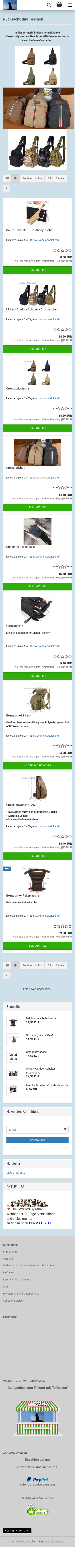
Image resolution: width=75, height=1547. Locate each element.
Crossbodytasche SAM (21, 805)
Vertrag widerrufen (17, 1530)
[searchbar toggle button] (49, 5)
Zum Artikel (37, 270)
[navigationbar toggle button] (70, 5)
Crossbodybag (15, 467)
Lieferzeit (8, 1272)
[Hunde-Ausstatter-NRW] (8, 5)
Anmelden (37, 1139)
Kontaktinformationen (16, 1279)
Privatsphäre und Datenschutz (21, 1293)
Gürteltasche (14, 625)
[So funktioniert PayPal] (37, 1479)
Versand (8, 1258)
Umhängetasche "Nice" (20, 546)
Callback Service (13, 1300)
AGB (5, 1286)
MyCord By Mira (15, 1173)
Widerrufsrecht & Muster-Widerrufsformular (29, 1265)
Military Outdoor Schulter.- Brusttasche (31, 309)
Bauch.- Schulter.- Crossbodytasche (29, 230)
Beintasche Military (18, 715)
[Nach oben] (63, 1541)
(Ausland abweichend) (47, 240)
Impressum (10, 1251)
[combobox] (32, 178)
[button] (7, 178)
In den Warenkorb (37, 765)
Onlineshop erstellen (24, 1541)
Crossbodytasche (17, 388)
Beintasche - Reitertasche (22, 895)
